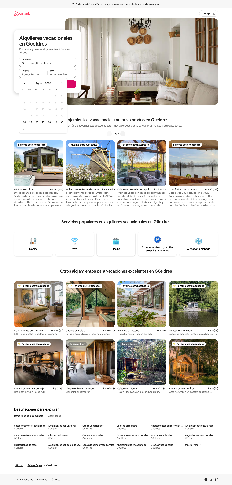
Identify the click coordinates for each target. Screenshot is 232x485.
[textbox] (33, 74)
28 (49, 122)
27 (43, 122)
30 (61, 122)
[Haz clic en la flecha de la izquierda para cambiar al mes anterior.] (25, 83)
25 (30, 122)
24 (24, 122)
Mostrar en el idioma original (145, 4)
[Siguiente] (122, 133)
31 (24, 128)
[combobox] (47, 63)
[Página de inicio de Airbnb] (22, 13)
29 (55, 122)
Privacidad (42, 479)
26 (37, 122)
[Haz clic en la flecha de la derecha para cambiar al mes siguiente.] (62, 83)
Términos (55, 479)
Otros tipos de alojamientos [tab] (28, 416)
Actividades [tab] (54, 416)
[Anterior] (109, 133)
